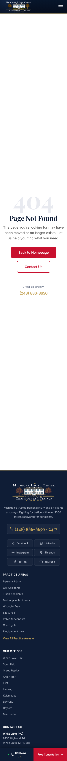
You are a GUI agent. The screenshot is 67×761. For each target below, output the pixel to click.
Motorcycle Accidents (16, 600)
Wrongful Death (12, 606)
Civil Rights (9, 625)
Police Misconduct (14, 619)
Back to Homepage (33, 252)
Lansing (7, 689)
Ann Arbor (9, 676)
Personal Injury (12, 581)
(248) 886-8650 (34, 293)
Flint (5, 682)
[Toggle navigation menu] (60, 6)
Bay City (8, 701)
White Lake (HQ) (13, 658)
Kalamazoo (9, 695)
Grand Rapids (11, 670)
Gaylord (7, 708)
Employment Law (13, 631)
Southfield (9, 664)
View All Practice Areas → (18, 638)
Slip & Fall (9, 612)
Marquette (9, 714)
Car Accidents (11, 587)
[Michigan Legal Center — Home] (18, 6)
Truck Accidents (13, 593)
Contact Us (33, 267)
